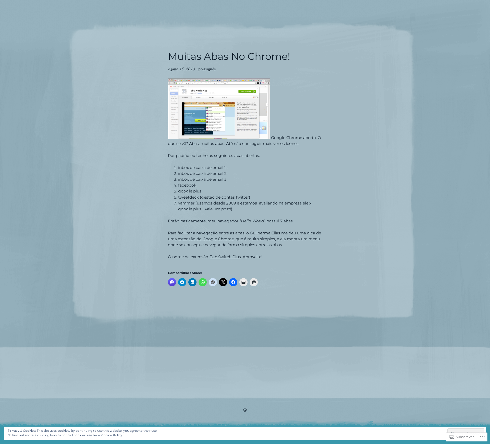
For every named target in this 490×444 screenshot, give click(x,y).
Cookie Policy (111, 435)
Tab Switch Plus (225, 256)
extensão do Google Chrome (206, 238)
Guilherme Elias (265, 233)
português (207, 69)
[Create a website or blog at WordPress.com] (245, 411)
